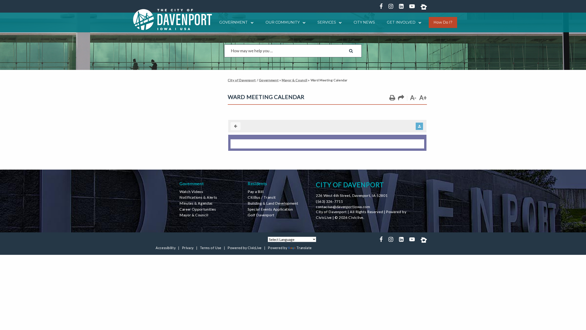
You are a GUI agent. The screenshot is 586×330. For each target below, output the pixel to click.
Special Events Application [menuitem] (270, 209)
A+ (423, 97)
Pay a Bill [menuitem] (255, 191)
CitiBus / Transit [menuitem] (262, 197)
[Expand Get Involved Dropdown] (418, 22)
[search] (289, 51)
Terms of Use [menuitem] (210, 248)
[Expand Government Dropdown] (251, 22)
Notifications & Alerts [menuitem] (198, 197)
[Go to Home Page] (172, 19)
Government (269, 80)
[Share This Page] (401, 98)
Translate (304, 248)
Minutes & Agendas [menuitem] (196, 203)
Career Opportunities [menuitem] (197, 209)
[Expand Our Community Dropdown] (303, 22)
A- (413, 97)
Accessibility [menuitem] (166, 248)
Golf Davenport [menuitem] (261, 215)
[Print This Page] (392, 98)
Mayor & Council (294, 80)
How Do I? (443, 22)
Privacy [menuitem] (188, 248)
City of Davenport (242, 80)
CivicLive (324, 217)
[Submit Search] (351, 51)
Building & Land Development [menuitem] (273, 203)
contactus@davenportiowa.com (343, 206)
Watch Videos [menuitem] (191, 191)
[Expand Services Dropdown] (339, 22)
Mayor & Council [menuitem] (193, 215)
